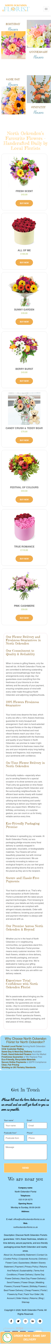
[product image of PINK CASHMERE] (24, 586)
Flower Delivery (25, 1274)
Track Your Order (31, 1294)
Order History (22, 1298)
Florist (43, 1290)
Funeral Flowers (20, 1286)
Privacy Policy (31, 1266)
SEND (25, 1167)
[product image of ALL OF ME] (24, 230)
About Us (8, 1254)
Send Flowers (13, 1282)
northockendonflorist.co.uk (25, 1227)
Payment (19, 1266)
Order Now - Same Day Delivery (30, 1337)
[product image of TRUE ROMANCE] (24, 527)
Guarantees (24, 1262)
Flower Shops (27, 1282)
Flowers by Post (14, 1294)
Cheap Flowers (32, 1290)
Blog (41, 1298)
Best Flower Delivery (13, 1290)
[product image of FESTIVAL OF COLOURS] (24, 467)
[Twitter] (18, 1321)
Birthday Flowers (38, 1286)
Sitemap (25, 1302)
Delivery (43, 1258)
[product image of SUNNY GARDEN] (24, 290)
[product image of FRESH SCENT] (24, 171)
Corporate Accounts (28, 1258)
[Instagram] (25, 1321)
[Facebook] (11, 1321)
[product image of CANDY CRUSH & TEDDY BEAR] (24, 408)
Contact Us (42, 1254)
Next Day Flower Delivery (33, 1278)
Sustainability (26, 1270)
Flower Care (11, 1262)
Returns (33, 1298)
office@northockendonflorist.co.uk (29, 1219)
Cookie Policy (10, 1258)
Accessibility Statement (24, 1254)
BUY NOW (24, 203)
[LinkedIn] (32, 1321)
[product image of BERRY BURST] (24, 349)
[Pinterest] (39, 1321)
